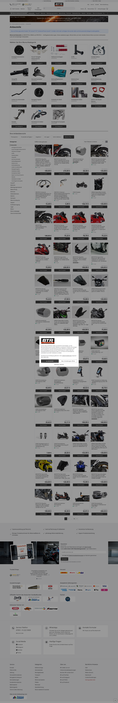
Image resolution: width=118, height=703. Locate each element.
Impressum (61, 364)
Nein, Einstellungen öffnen (68, 361)
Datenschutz (56, 364)
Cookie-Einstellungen (67, 355)
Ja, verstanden (50, 361)
